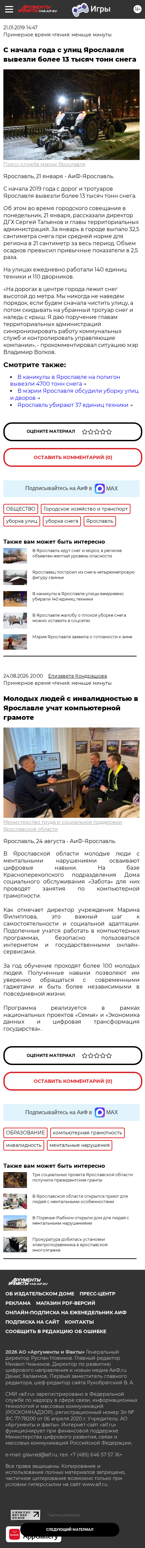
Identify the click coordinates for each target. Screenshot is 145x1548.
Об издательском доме (39, 1294)
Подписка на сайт (32, 1322)
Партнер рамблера (64, 1515)
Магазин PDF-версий (65, 1303)
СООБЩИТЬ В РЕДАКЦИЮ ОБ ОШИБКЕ (55, 1331)
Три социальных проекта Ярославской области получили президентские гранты (82, 1177)
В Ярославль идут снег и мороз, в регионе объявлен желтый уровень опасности (77, 553)
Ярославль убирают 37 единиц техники (73, 405)
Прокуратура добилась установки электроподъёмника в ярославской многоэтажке (70, 1245)
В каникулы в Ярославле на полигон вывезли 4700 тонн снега (65, 380)
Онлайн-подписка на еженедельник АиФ (65, 1313)
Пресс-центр (97, 1294)
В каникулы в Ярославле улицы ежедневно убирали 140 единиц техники (78, 596)
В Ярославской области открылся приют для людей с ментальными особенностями (80, 1199)
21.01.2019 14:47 (20, 28)
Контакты (79, 1322)
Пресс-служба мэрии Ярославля (44, 164)
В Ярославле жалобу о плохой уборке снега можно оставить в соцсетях (79, 618)
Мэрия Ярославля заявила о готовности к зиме (82, 636)
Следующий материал (69, 1529)
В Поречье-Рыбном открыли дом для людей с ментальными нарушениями (80, 1220)
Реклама (18, 1303)
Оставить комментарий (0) (73, 457)
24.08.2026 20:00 (23, 676)
